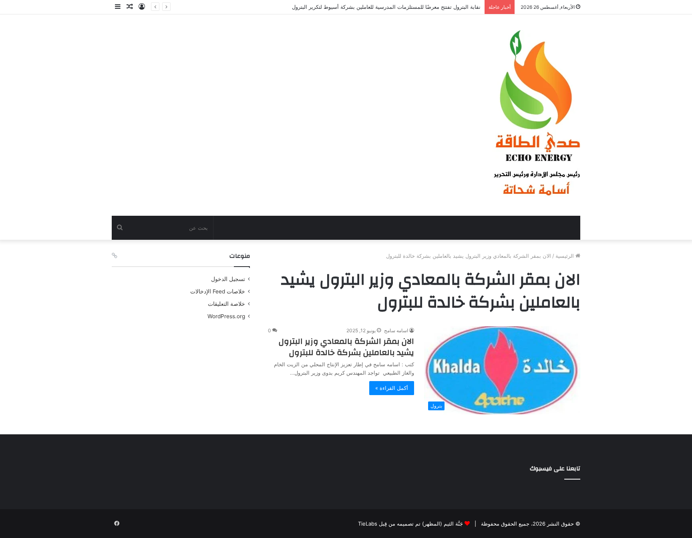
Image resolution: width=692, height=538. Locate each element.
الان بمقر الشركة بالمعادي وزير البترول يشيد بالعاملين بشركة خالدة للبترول (346, 347)
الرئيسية (565, 256)
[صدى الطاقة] (536, 115)
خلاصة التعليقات (226, 304)
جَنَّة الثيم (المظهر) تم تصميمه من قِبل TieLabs (410, 523)
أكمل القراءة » (391, 388)
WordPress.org (226, 316)
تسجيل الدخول (228, 279)
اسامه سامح (396, 330)
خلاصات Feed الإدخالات (217, 291)
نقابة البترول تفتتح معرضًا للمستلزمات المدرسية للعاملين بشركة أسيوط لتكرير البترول (386, 7)
